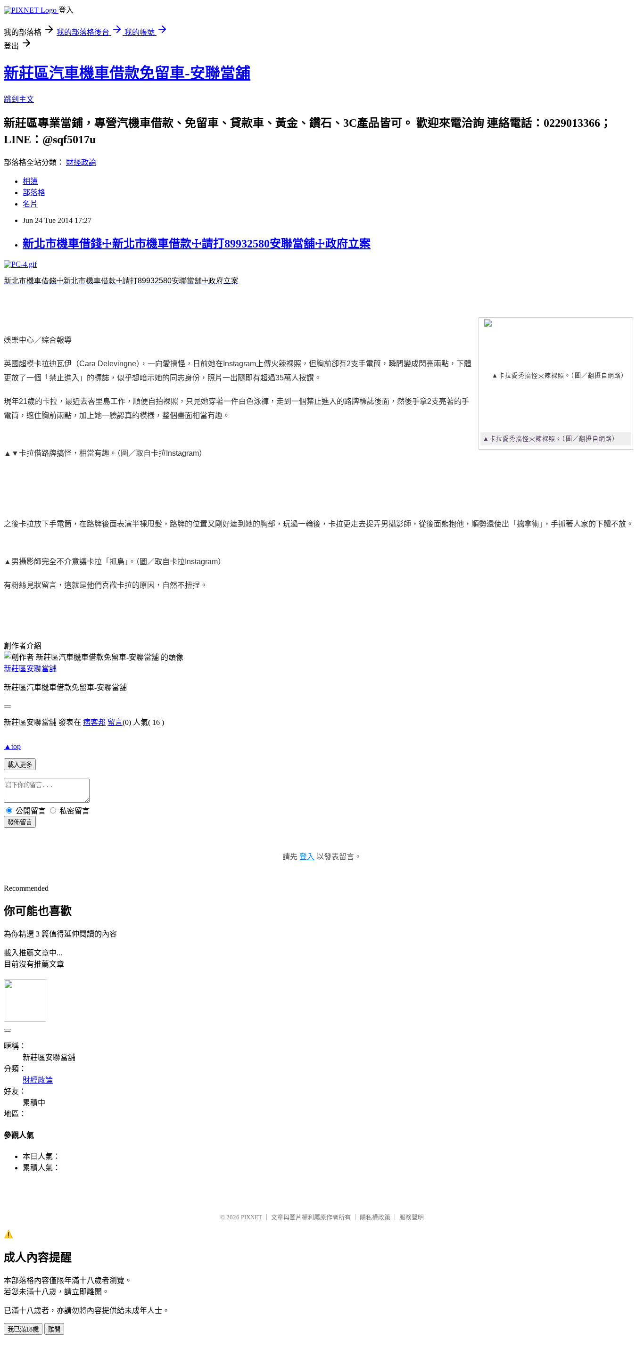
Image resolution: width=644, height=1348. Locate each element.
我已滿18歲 (23, 1329)
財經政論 (81, 162)
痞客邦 (94, 722)
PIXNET (251, 1217)
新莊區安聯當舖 (30, 669)
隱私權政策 (375, 1217)
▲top (12, 746)
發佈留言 (20, 822)
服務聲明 (411, 1217)
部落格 (34, 193)
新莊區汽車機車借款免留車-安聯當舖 (127, 73)
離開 (54, 1329)
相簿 (30, 181)
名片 (30, 204)
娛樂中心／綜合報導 (38, 340)
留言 (115, 722)
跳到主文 (19, 99)
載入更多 (20, 764)
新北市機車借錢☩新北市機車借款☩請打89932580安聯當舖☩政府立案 (197, 244)
